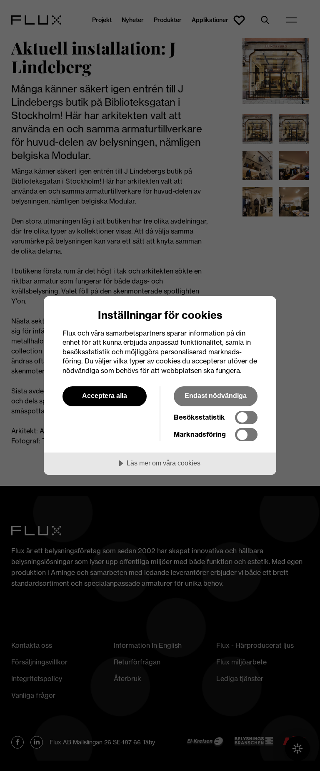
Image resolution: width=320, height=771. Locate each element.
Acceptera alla (104, 395)
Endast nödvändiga (216, 395)
